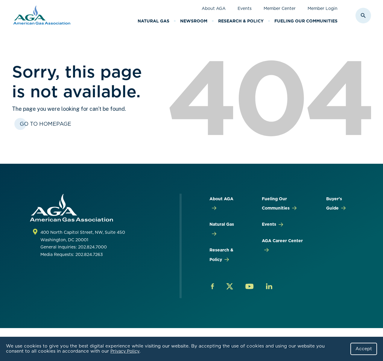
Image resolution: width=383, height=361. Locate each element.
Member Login (323, 8)
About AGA (214, 8)
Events (245, 8)
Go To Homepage (45, 124)
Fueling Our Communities (306, 21)
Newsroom (193, 21)
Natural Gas (153, 21)
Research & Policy (241, 21)
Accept (363, 348)
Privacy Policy (124, 351)
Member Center (280, 8)
